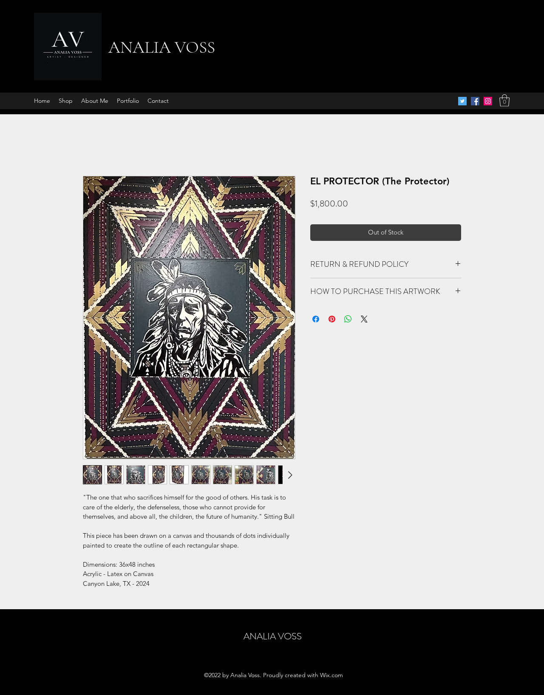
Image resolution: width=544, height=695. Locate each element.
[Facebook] (475, 101)
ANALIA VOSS (161, 47)
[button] (504, 100)
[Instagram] (488, 101)
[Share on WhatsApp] (348, 319)
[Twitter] (462, 101)
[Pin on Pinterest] (332, 319)
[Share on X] (364, 319)
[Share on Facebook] (316, 319)
